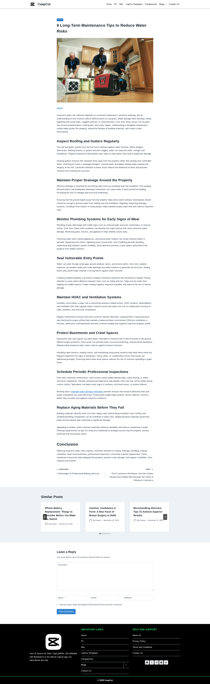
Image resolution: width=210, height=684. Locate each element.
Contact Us (174, 4)
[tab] (100, 533)
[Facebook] (147, 662)
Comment (63, 565)
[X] (152, 662)
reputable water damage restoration (87, 391)
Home (109, 4)
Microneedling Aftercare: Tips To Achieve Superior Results (147, 512)
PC (115, 4)
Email (94, 598)
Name (61, 598)
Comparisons (151, 4)
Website (128, 598)
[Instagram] (156, 662)
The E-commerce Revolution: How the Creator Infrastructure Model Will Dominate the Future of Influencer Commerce (131, 474)
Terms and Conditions (142, 647)
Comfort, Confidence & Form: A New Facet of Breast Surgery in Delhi (102, 512)
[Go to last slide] (45, 517)
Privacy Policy (139, 641)
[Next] (165, 517)
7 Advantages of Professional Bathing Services (78, 471)
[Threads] (166, 662)
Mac (121, 4)
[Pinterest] (161, 662)
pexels (60, 108)
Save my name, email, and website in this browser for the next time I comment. (90, 605)
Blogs (60, 20)
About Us (137, 635)
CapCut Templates (134, 4)
